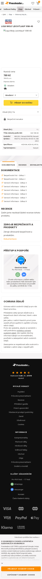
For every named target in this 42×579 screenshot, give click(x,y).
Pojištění (21, 392)
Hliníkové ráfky (21, 446)
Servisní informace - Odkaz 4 (15, 186)
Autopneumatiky (21, 437)
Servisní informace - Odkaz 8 (15, 201)
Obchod (28, 9)
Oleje (20, 9)
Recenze (23, 165)
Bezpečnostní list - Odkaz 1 (14, 175)
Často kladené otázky (21, 498)
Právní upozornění (21, 408)
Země (21, 416)
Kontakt (21, 494)
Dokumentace (8, 165)
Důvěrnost (21, 420)
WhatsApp (18, 484)
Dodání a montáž (21, 466)
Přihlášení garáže (21, 404)
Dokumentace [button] (10, 239)
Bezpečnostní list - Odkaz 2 (14, 179)
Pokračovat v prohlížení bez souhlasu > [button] (27, 537)
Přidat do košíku (23, 103)
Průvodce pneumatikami (21, 396)
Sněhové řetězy (10, 9)
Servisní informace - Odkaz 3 (15, 183)
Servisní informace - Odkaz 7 (15, 198)
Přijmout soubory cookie (21, 569)
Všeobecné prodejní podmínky (21, 412)
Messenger (18, 489)
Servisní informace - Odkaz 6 (15, 194)
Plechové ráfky (21, 442)
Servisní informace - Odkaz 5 (15, 190)
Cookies (21, 424)
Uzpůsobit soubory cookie (21, 575)
